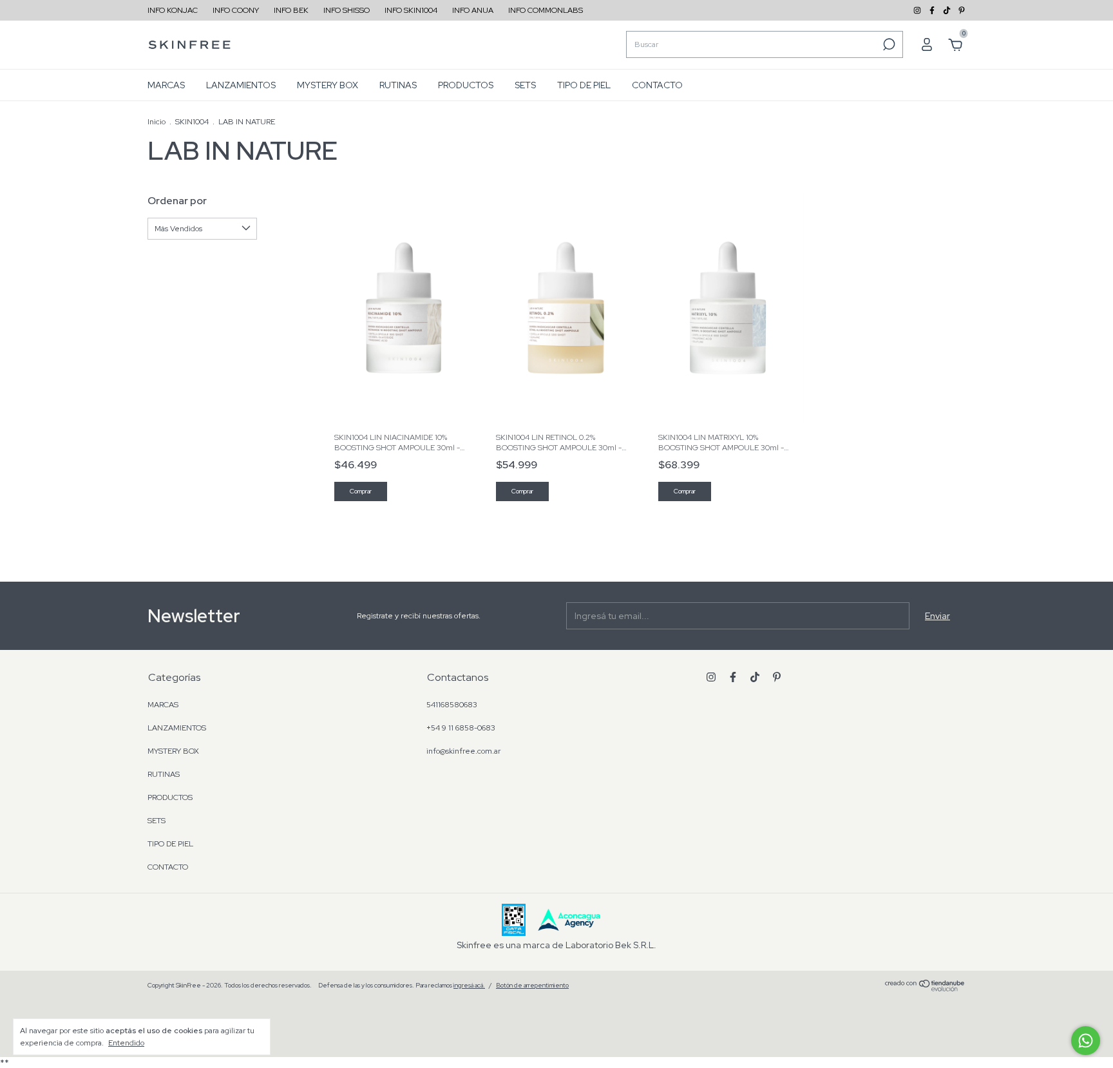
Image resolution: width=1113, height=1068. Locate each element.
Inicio (156, 122)
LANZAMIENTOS (241, 85)
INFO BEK (291, 10)
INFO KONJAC (172, 10)
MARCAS (166, 85)
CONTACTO (657, 85)
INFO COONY (236, 10)
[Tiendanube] (925, 988)
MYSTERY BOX (327, 85)
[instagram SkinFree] (918, 10)
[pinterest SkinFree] (962, 10)
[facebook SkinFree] (933, 10)
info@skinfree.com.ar (463, 751)
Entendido (126, 1043)
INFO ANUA (472, 10)
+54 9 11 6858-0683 (460, 728)
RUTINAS (398, 85)
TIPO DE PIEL (584, 85)
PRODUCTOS (465, 85)
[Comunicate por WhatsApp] (1085, 1040)
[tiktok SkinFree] (948, 10)
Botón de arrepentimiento (532, 985)
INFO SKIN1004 (411, 10)
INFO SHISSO (346, 10)
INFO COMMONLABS (545, 10)
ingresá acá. (469, 985)
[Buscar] (888, 44)
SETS (525, 85)
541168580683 (451, 705)
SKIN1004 (192, 122)
